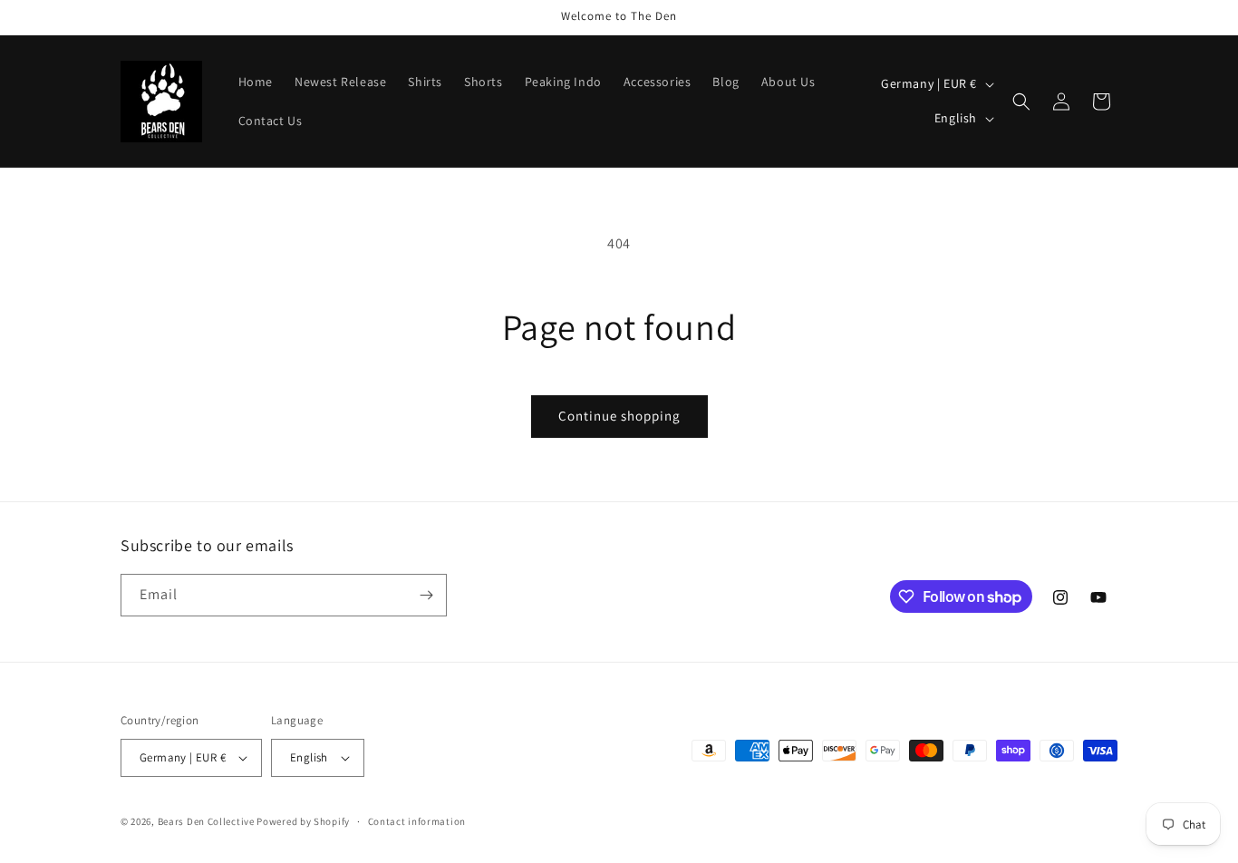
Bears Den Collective (206, 821)
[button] (1021, 101)
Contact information (417, 821)
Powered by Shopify (303, 821)
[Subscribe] (426, 595)
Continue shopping (619, 415)
